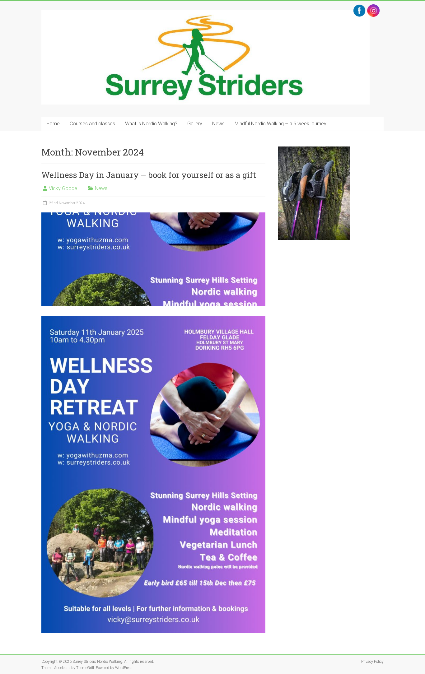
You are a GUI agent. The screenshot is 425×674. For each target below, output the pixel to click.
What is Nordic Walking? (151, 124)
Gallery (194, 124)
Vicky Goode (63, 188)
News (218, 124)
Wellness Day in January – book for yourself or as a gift (148, 175)
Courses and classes (92, 124)
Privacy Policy (372, 661)
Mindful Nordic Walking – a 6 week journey (280, 124)
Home (53, 124)
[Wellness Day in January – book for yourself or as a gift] (153, 215)
